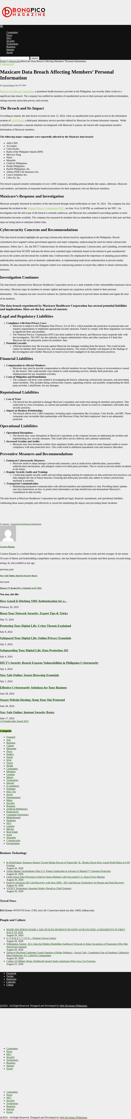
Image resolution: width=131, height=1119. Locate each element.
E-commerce (12, 786)
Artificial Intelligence (17, 809)
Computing (12, 32)
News (9, 35)
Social (9, 52)
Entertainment (13, 797)
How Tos (11, 791)
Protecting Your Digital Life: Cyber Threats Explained (35, 625)
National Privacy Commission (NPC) (46, 208)
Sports (9, 757)
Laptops (10, 826)
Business (10, 46)
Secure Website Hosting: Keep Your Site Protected (32, 700)
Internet (10, 49)
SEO (8, 38)
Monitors (10, 771)
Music (9, 800)
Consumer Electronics (17, 814)
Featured (10, 737)
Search (34, 58)
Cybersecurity (14, 61)
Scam (9, 834)
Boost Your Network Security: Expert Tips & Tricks (34, 613)
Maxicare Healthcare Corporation (17, 91)
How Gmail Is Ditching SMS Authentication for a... (33, 601)
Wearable (11, 837)
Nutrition (10, 788)
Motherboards (13, 817)
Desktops (11, 820)
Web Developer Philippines (73, 1005)
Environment (12, 843)
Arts (8, 740)
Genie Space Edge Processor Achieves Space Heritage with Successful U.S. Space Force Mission (55, 877)
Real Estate (12, 832)
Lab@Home (17, 120)
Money (10, 777)
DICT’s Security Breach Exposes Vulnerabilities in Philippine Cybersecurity (49, 662)
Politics (10, 754)
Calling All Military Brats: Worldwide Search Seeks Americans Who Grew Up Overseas (51, 961)
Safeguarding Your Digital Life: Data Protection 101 (34, 650)
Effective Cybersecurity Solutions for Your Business (33, 687)
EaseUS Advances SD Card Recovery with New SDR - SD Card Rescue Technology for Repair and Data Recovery (65, 882)
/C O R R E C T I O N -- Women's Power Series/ (31, 938)
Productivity (12, 811)
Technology (12, 43)
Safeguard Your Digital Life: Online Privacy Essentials (35, 638)
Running (10, 806)
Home (3, 61)
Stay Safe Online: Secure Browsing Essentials (29, 675)
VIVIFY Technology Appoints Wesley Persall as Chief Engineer (38, 888)
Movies (10, 829)
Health (9, 765)
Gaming (10, 774)
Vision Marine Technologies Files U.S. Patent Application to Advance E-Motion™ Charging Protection (58, 871)
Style (9, 760)
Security (10, 41)
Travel (9, 763)
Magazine (11, 748)
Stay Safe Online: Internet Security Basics (27, 712)
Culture (10, 745)
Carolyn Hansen (8, 85)
